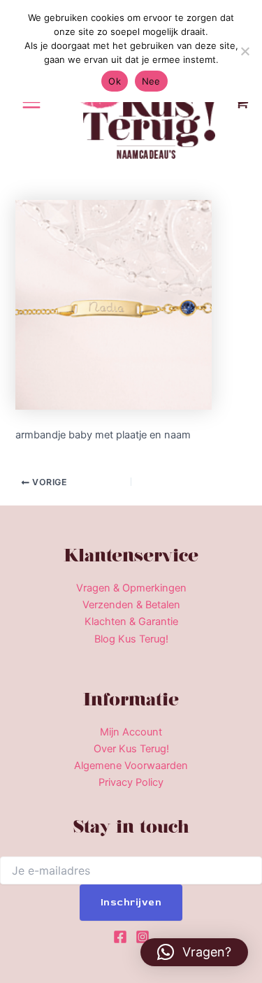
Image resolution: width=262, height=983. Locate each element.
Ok (114, 81)
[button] (194, 952)
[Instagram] (143, 937)
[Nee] (245, 51)
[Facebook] (120, 937)
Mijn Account (131, 732)
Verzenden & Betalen (131, 604)
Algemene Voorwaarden (131, 765)
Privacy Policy (131, 782)
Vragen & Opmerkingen (131, 588)
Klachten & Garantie (131, 621)
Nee (151, 81)
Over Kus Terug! (131, 748)
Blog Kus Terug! (131, 639)
